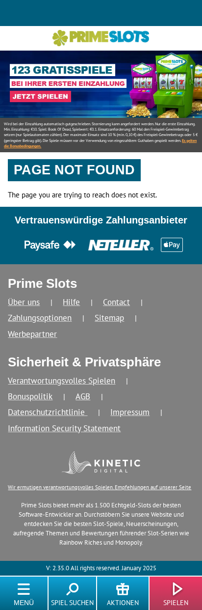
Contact (116, 301)
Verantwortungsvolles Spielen (61, 380)
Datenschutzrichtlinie (47, 411)
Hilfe (71, 301)
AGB (83, 396)
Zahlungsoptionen (40, 317)
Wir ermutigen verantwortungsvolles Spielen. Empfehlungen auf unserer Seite (99, 487)
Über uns (24, 301)
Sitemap (109, 317)
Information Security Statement (64, 428)
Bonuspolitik (30, 396)
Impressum (130, 411)
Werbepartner (32, 333)
